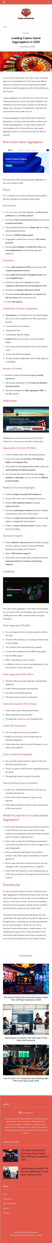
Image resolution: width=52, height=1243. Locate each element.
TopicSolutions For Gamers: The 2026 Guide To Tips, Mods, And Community (26, 1039)
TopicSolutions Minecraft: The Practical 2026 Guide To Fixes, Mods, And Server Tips (34, 1171)
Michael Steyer (28, 47)
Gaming (26, 33)
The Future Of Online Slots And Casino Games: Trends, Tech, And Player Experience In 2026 (26, 998)
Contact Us (6, 1213)
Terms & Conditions (10, 1204)
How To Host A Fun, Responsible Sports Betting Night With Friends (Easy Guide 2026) (26, 1079)
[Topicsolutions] (26, 14)
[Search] (48, 2)
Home (5, 27)
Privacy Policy (7, 1199)
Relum (5, 196)
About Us (6, 1208)
